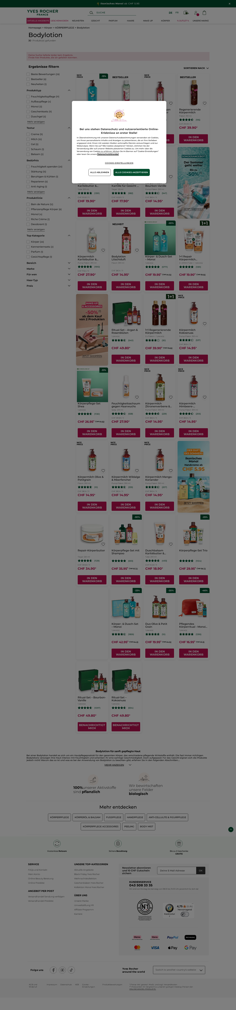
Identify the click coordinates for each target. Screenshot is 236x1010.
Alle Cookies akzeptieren (131, 172)
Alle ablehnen (99, 172)
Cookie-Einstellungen (119, 163)
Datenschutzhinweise (108, 154)
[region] (119, 142)
